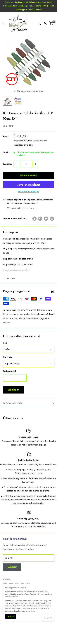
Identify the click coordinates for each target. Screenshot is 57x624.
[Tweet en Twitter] (46, 218)
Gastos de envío (40, 141)
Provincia (7, 357)
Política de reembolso (13, 403)
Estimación (13, 390)
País (5, 343)
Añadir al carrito (28, 175)
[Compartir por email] (52, 218)
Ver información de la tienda (20, 208)
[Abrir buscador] (39, 23)
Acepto (11, 616)
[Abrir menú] (4, 23)
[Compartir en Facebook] (34, 218)
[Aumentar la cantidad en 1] (35, 164)
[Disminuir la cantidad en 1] (17, 164)
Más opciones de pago (28, 192)
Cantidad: (7, 164)
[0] (51, 23)
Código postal (9, 371)
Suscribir (12, 567)
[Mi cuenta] (45, 23)
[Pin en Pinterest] (40, 218)
